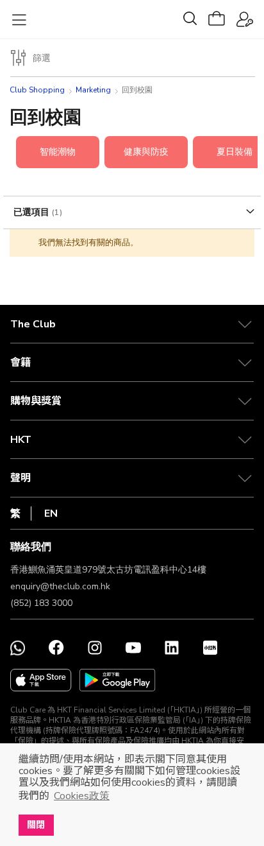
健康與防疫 (146, 152)
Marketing (93, 90)
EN (51, 513)
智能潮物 (58, 152)
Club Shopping (37, 90)
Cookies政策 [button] (82, 796)
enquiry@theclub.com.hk (60, 586)
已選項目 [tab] (32, 212)
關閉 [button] (36, 824)
